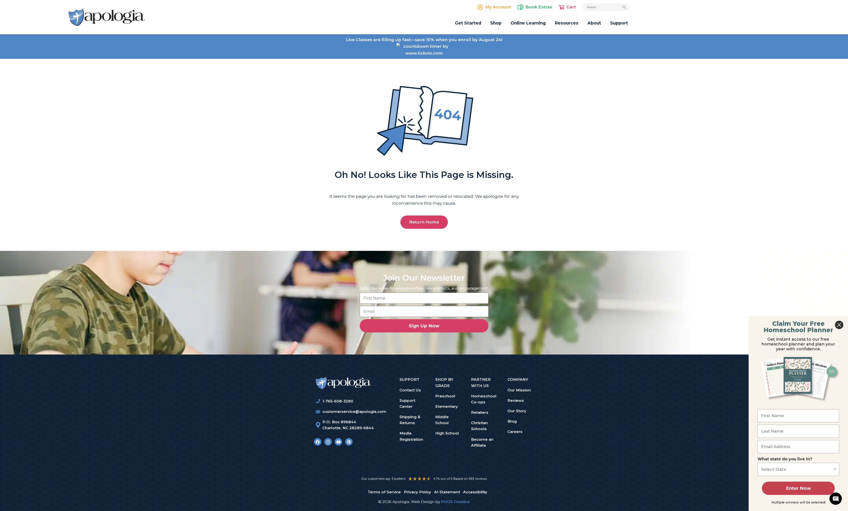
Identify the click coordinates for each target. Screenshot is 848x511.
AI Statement (447, 492)
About (594, 23)
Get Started (468, 23)
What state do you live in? (784, 459)
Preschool (445, 396)
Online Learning (528, 23)
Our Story (516, 411)
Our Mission (519, 390)
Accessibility (475, 492)
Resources (566, 23)
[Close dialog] (839, 324)
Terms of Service (384, 492)
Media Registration (411, 436)
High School (447, 433)
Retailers (479, 412)
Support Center (407, 403)
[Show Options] (835, 469)
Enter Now (798, 488)
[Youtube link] (338, 442)
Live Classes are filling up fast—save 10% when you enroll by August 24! (424, 39)
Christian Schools (479, 426)
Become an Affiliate (482, 442)
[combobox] (797, 469)
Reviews (515, 400)
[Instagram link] (328, 442)
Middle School (442, 420)
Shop (496, 23)
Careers (514, 431)
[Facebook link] (318, 442)
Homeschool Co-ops (483, 399)
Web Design (423, 502)
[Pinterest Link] (349, 442)
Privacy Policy (417, 492)
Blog (512, 421)
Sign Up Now (424, 325)
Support (619, 23)
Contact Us (410, 390)
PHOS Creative (455, 502)
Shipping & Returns (409, 420)
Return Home (424, 222)
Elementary (446, 406)
